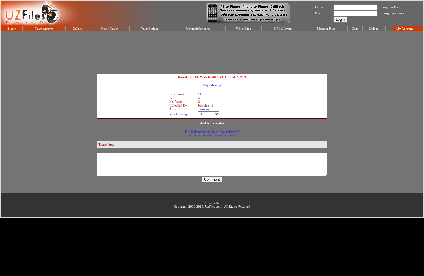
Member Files (326, 28)
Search (11, 28)
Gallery (77, 28)
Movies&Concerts (198, 28)
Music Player (109, 28)
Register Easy (391, 7)
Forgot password (393, 13)
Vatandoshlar (149, 28)
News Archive (44, 28)
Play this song (212, 85)
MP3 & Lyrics (283, 28)
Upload (374, 28)
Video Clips (243, 28)
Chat (355, 28)
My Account (404, 28)
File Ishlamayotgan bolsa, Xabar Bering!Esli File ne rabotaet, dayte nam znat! (212, 133)
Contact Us (212, 203)
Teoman (203, 109)
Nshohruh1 (205, 105)
